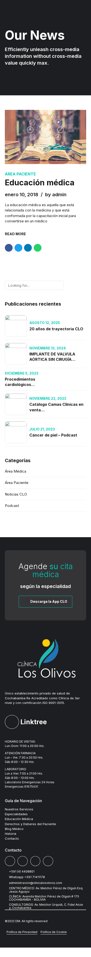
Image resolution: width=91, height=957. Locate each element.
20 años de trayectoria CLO (56, 328)
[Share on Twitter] (18, 248)
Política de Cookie (54, 932)
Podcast (12, 505)
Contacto (12, 838)
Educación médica (39, 182)
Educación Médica (19, 819)
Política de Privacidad (22, 932)
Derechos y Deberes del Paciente (30, 824)
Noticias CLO (16, 494)
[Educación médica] (45, 137)
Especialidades (16, 814)
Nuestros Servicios (19, 809)
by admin (55, 194)
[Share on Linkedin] (28, 248)
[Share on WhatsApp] (37, 248)
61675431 (31, 786)
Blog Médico (14, 829)
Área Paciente (20, 174)
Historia (10, 834)
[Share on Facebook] (9, 248)
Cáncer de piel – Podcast (53, 435)
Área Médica (15, 471)
